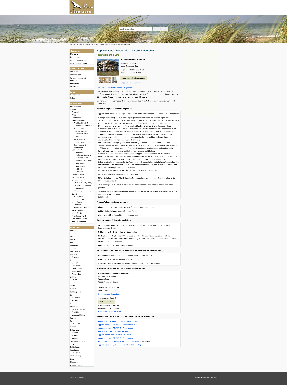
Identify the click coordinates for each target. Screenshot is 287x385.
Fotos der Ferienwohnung (131, 83)
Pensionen (74, 83)
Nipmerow (76, 298)
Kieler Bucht (77, 202)
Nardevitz (75, 300)
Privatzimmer (75, 86)
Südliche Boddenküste (85, 126)
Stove (74, 248)
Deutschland (75, 95)
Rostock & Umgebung (82, 142)
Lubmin (73, 303)
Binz (72, 242)
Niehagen (75, 233)
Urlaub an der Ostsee (78, 60)
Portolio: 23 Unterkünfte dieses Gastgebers (114, 88)
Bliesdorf (75, 333)
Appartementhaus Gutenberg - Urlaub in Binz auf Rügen (120, 345)
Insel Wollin (78, 172)
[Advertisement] (200, 82)
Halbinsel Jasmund (83, 155)
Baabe (72, 236)
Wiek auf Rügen (76, 356)
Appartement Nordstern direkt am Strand (114, 335)
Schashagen (75, 330)
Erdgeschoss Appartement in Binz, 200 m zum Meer (118, 341)
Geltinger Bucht (78, 177)
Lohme (73, 295)
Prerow (73, 318)
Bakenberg (76, 257)
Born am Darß (75, 251)
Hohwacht (74, 289)
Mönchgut (74, 307)
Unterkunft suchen (77, 57)
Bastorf (73, 239)
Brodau (75, 335)
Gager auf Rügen (78, 309)
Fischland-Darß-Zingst (83, 123)
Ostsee (73, 109)
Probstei (75, 112)
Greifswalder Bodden (82, 185)
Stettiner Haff (79, 188)
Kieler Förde (77, 213)
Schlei (74, 194)
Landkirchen (77, 268)
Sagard (73, 327)
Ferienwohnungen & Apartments (78, 79)
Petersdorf (76, 266)
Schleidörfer (79, 199)
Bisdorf (75, 263)
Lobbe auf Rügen (78, 315)
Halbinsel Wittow (82, 158)
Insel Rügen (78, 152)
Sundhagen (74, 350)
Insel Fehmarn (79, 166)
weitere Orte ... (76, 365)
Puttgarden (76, 274)
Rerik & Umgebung (81, 139)
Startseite (74, 54)
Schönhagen (75, 347)
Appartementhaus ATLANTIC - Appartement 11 (116, 338)
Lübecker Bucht (78, 175)
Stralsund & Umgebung (83, 183)
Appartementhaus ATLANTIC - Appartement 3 (116, 325)
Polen (72, 98)
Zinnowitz (74, 362)
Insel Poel (78, 169)
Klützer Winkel (82, 134)
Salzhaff (79, 137)
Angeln (74, 115)
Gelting (73, 277)
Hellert (74, 280)
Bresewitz (76, 324)
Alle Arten (74, 72)
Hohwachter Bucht (81, 207)
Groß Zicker (76, 312)
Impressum (73, 377)
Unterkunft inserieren (78, 63)
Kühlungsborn (79, 128)
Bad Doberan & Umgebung (80, 146)
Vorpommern (77, 180)
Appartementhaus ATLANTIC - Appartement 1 (116, 328)
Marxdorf (75, 338)
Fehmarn (73, 260)
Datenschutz (81, 377)
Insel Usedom (79, 163)
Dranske (73, 254)
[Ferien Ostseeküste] (82, 13)
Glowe (72, 286)
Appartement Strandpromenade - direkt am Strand (118, 321)
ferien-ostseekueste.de (203, 377)
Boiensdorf (74, 246)
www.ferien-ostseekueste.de (109, 311)
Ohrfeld (75, 282)
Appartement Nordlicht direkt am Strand (114, 331)
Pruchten (73, 321)
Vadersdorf (76, 271)
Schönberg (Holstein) (78, 341)
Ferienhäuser (75, 75)
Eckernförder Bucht (79, 219)
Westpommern (77, 210)
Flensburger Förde (79, 216)
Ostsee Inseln (77, 150)
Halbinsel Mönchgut (84, 161)
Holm (74, 344)
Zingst (72, 359)
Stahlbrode (76, 353)
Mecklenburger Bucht (80, 120)
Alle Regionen (75, 106)
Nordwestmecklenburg (83, 131)
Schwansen (76, 118)
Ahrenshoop (75, 230)
